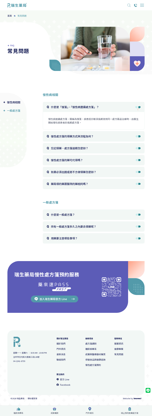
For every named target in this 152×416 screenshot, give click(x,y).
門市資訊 (90, 413)
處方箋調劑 (90, 343)
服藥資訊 (118, 343)
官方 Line (64, 379)
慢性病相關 (13, 102)
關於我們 (61, 343)
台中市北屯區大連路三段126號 (26, 357)
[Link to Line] (148, 390)
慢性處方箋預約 (93, 364)
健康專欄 (118, 348)
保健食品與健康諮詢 (95, 359)
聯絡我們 (61, 359)
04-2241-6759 (19, 361)
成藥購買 (54, 413)
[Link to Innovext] (137, 398)
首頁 (9, 15)
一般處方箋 (13, 110)
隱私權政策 (32, 398)
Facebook (65, 384)
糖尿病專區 (18, 413)
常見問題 (118, 354)
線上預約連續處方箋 (129, 413)
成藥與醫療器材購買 (95, 354)
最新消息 (61, 354)
